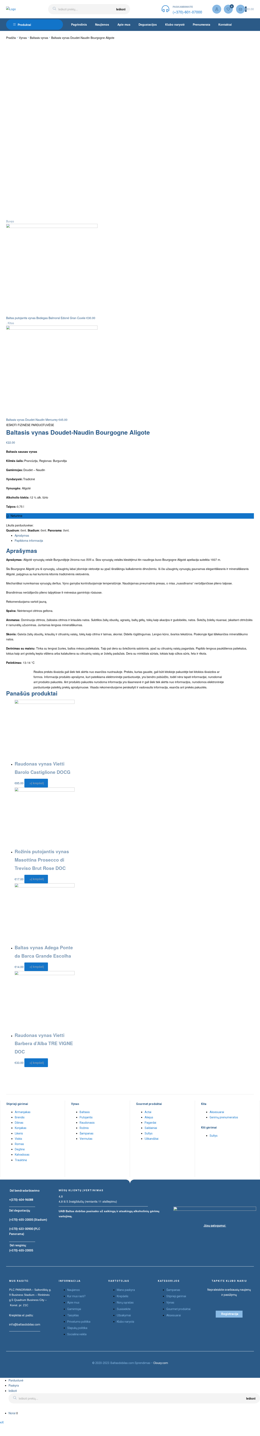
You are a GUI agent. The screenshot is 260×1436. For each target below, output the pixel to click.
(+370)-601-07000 (187, 12)
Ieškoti (121, 9)
